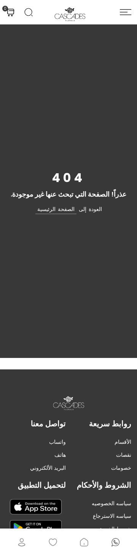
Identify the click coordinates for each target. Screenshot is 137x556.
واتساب (57, 442)
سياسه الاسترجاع (112, 516)
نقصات (123, 455)
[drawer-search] (28, 12)
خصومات (121, 468)
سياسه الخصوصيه (111, 503)
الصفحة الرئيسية (56, 209)
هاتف (60, 455)
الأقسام (123, 442)
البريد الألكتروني (48, 468)
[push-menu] (125, 12)
